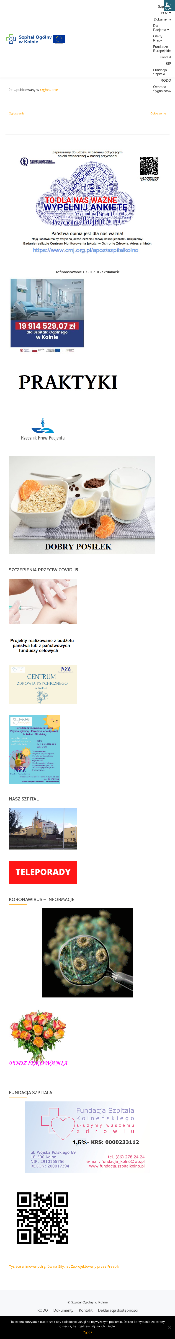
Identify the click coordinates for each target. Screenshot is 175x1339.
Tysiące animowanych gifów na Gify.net (39, 1266)
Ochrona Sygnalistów (162, 89)
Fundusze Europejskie (162, 49)
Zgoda (87, 1332)
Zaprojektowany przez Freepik (95, 1266)
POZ (164, 13)
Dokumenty (162, 19)
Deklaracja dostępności (118, 1310)
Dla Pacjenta (159, 28)
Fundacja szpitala (160, 72)
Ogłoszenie (49, 89)
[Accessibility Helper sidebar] (169, 5)
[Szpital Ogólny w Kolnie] (35, 38)
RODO (166, 80)
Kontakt (165, 57)
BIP (168, 63)
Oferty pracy (157, 38)
